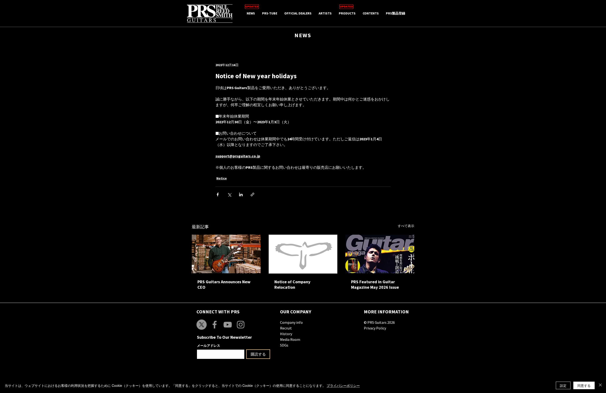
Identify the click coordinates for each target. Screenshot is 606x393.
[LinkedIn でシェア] (241, 194)
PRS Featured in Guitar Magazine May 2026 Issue (375, 284)
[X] (201, 325)
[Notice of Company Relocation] (303, 254)
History (286, 333)
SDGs (284, 345)
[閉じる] (600, 385)
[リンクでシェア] (252, 194)
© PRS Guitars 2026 (379, 322)
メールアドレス (208, 345)
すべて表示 (406, 226)
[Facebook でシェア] (217, 194)
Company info (291, 322)
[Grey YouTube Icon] (228, 325)
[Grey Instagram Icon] (241, 325)
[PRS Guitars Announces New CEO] (226, 254)
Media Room (290, 339)
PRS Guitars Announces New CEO (223, 284)
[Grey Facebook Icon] (214, 325)
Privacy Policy (375, 328)
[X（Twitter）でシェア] (229, 194)
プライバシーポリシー (343, 385)
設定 (563, 385)
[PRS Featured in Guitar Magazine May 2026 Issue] (379, 254)
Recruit (286, 328)
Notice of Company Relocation (292, 284)
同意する (584, 385)
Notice (221, 178)
